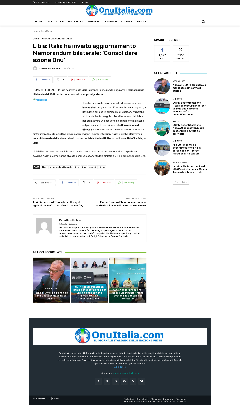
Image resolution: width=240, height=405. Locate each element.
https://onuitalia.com (68, 224)
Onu (84, 167)
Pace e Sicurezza (181, 162)
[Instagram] (115, 381)
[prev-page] (35, 308)
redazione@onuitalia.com (126, 373)
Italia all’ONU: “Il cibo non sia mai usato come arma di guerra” (51, 295)
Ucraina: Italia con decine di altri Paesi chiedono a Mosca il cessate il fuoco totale (190, 169)
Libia (44, 167)
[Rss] (133, 381)
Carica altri (180, 182)
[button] (203, 22)
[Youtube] (124, 381)
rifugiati (92, 167)
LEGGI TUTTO (120, 367)
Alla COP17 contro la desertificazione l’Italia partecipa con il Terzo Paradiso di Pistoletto (187, 149)
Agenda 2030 (51, 289)
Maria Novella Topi (50, 68)
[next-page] (40, 308)
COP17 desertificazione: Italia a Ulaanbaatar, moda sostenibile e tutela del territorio (128, 294)
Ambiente (89, 283)
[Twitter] (107, 381)
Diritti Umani (46, 31)
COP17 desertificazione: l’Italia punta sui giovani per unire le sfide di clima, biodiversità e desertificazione (89, 292)
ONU (53, 38)
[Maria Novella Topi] (35, 68)
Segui (181, 48)
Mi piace (162, 48)
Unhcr (102, 167)
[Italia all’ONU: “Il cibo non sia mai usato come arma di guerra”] (51, 280)
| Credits (55, 398)
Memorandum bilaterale (61, 167)
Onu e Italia (64, 38)
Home (36, 31)
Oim (77, 167)
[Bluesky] (141, 381)
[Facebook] (98, 381)
